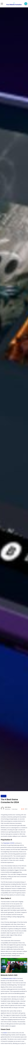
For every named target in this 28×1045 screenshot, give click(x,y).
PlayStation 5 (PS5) (8, 843)
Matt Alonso (8, 807)
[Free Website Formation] (14, 3)
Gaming (3, 796)
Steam (5, 1033)
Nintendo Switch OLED (9, 978)
